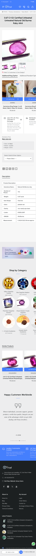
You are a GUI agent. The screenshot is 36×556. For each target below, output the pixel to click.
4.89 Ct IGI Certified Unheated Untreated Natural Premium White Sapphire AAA (20, 520)
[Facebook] (4, 486)
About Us (5, 494)
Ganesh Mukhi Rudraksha (23, 331)
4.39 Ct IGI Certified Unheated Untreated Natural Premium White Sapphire (20, 525)
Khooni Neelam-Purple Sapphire (23, 311)
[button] (10, 99)
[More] (11, 2)
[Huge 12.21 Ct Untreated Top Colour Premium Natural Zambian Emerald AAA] (4, 537)
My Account (22, 494)
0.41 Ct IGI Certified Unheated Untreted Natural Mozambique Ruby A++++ (12, 378)
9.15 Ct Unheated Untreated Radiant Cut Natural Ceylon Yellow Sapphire (20, 531)
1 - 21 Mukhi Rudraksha (8, 331)
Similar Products (8, 346)
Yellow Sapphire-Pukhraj (9, 292)
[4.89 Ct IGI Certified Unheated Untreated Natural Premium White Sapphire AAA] (4, 521)
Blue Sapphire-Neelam (23, 292)
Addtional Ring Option (10, 76)
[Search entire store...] (28, 6)
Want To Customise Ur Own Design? (14, 72)
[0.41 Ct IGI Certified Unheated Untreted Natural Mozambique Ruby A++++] (12, 361)
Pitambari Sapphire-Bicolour (9, 311)
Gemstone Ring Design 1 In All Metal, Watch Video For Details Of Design (12, 107)
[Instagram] (8, 486)
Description (6, 176)
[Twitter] (12, 486)
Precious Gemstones (14, 12)
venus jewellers (12, 373)
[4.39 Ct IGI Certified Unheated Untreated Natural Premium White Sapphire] (4, 526)
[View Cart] (32, 6)
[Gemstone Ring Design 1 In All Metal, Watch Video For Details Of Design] (12, 90)
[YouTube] (16, 486)
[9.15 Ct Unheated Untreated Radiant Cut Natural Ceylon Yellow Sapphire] (4, 532)
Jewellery (12, 102)
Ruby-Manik (25, 12)
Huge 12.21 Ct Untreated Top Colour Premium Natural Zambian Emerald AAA (20, 536)
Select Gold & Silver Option (12, 155)
